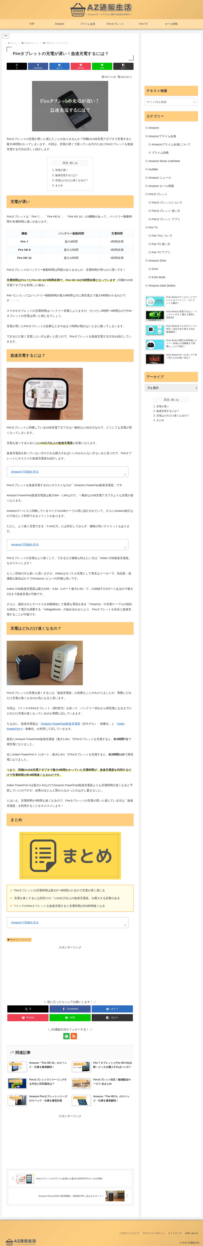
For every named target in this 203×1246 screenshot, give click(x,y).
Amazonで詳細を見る (25, 471)
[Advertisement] (38, 972)
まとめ (59, 185)
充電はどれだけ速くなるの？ (71, 180)
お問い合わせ (191, 1233)
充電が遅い (61, 170)
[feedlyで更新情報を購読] (66, 1036)
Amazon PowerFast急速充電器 (60, 723)
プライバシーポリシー (154, 1233)
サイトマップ (174, 1233)
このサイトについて (129, 1233)
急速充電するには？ (66, 175)
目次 (65, 162)
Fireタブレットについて (20, 940)
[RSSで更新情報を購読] (74, 1036)
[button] (123, 66)
